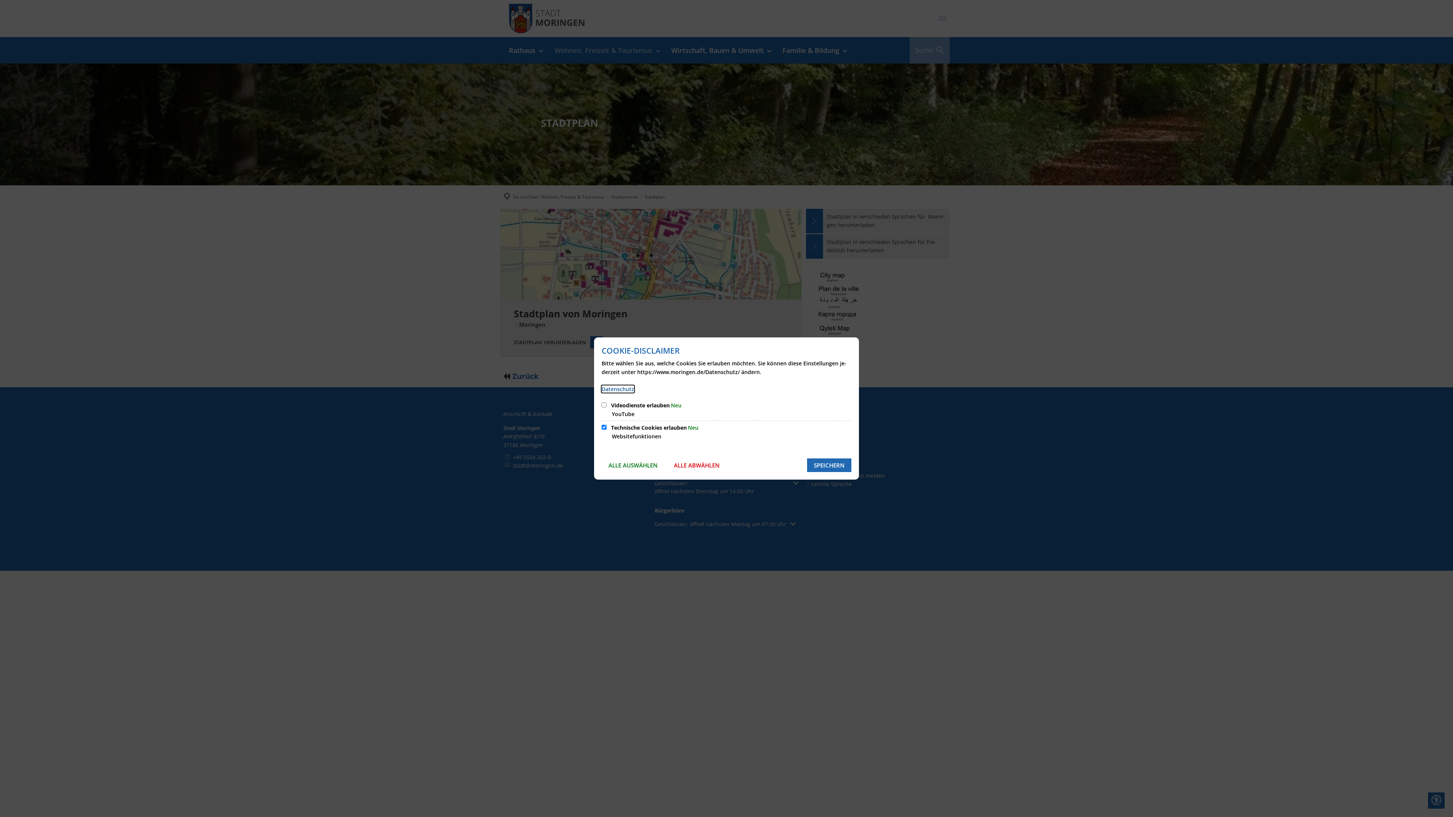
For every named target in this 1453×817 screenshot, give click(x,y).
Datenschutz (618, 389)
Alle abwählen (697, 465)
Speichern (829, 465)
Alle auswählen (633, 465)
